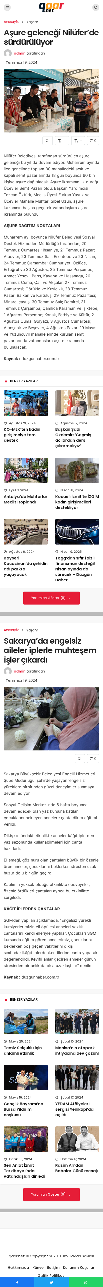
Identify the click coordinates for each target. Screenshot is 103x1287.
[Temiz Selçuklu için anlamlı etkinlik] (26, 1021)
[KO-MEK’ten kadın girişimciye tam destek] (26, 403)
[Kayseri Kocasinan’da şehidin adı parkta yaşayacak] (26, 532)
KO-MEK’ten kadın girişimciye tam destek (22, 435)
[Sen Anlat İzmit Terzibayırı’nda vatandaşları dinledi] (26, 1139)
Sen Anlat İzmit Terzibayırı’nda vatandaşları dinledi (24, 1171)
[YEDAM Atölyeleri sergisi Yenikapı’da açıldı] (77, 1077)
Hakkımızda (18, 1267)
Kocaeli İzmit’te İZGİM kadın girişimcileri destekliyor (77, 502)
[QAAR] (51, 7)
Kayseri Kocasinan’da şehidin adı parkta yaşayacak (26, 566)
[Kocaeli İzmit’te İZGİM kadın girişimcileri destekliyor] (77, 470)
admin (20, 53)
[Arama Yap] (95, 7)
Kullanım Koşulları (79, 1267)
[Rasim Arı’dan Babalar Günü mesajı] (77, 1139)
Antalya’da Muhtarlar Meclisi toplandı (26, 499)
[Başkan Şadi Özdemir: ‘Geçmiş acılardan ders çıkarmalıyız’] (77, 403)
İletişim (53, 1267)
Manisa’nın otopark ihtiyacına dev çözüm (77, 1050)
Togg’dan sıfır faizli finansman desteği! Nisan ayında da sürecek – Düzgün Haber (75, 569)
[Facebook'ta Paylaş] (17, 1282)
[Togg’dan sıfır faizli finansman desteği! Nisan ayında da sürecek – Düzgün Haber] (77, 532)
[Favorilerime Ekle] (47, 140)
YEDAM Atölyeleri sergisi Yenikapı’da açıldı (74, 1109)
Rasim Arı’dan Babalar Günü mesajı (76, 1168)
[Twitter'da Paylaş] (51, 1282)
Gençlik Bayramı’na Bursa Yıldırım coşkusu (23, 1109)
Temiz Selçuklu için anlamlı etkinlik (23, 1050)
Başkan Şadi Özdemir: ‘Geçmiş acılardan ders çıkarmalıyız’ (73, 438)
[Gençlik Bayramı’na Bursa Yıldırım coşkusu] (26, 1077)
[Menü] (7, 7)
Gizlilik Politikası (52, 1275)
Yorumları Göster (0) (48, 598)
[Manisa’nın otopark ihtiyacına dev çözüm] (77, 1021)
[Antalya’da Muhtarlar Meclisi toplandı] (26, 470)
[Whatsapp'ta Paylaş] (86, 1282)
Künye (38, 1267)
